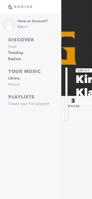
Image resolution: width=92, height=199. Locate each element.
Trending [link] (15, 53)
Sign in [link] (22, 26)
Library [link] (14, 78)
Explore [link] (14, 59)
